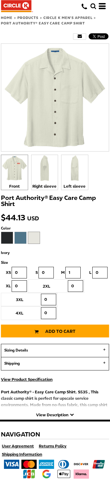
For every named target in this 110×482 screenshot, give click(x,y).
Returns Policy (53, 446)
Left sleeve (75, 186)
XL (8, 286)
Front (14, 186)
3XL (20, 299)
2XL (46, 286)
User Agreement (18, 446)
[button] (93, 6)
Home (7, 18)
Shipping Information (22, 454)
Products (28, 18)
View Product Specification (27, 379)
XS (8, 272)
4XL (20, 313)
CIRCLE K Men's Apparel (68, 18)
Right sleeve (44, 186)
